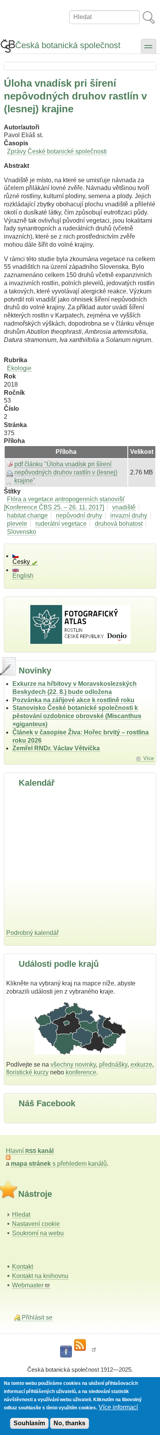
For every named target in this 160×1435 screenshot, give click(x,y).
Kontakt (22, 1266)
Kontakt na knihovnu (40, 1276)
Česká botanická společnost (67, 45)
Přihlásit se (37, 1317)
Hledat (21, 1214)
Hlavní (30, 1150)
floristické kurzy (27, 1072)
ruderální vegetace (61, 523)
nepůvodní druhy (79, 515)
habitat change (27, 515)
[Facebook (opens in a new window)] (66, 1352)
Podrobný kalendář (32, 932)
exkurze (141, 1064)
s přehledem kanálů (59, 1163)
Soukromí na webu (38, 1233)
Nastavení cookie (36, 1224)
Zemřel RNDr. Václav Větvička (56, 748)
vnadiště (124, 507)
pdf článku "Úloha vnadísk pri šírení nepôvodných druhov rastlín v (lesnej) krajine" (65, 472)
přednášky (113, 1064)
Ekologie (19, 368)
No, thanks (69, 1423)
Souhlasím (29, 1423)
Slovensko (21, 531)
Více (148, 758)
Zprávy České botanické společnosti (57, 151)
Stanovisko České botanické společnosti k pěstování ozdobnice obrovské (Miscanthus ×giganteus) (76, 715)
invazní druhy (128, 515)
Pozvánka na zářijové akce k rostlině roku (73, 700)
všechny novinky (73, 1064)
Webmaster (27, 1285)
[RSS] (80, 1345)
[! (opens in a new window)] (94, 1352)
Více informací (118, 1407)
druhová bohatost (119, 523)
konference (81, 1072)
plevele (17, 523)
